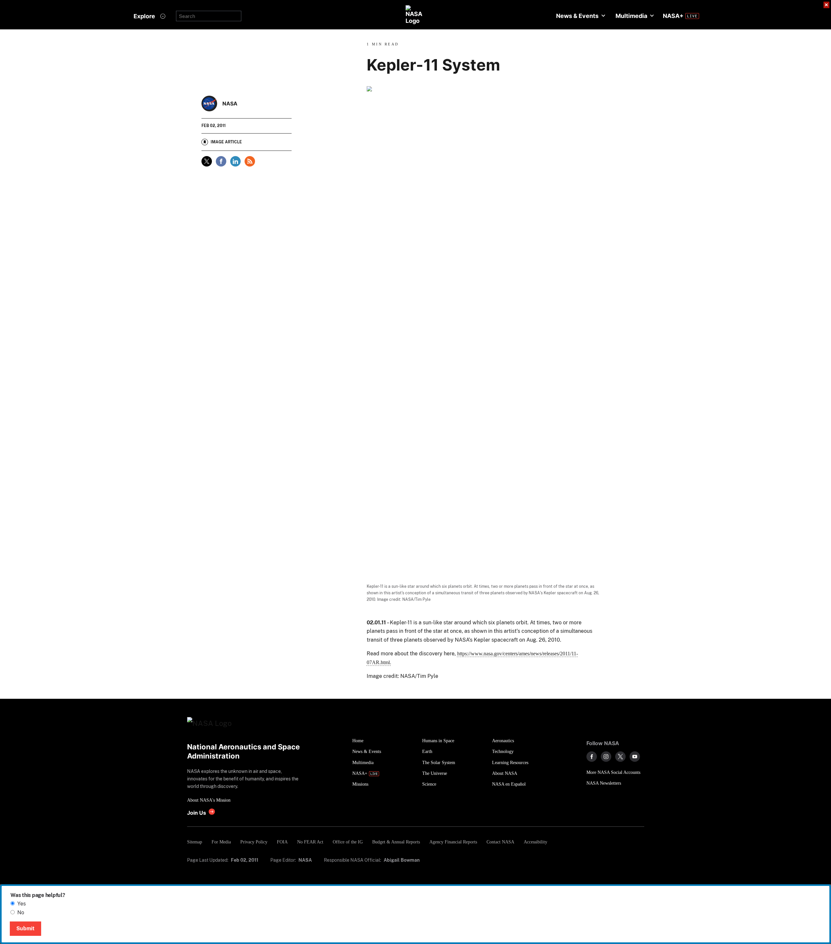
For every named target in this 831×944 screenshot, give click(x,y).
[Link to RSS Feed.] (250, 161)
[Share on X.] (206, 161)
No (20, 912)
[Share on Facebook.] (221, 161)
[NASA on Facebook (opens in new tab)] (591, 756)
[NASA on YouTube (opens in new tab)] (635, 756)
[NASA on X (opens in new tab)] (620, 756)
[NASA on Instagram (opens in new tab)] (606, 756)
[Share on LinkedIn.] (235, 161)
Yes (21, 904)
